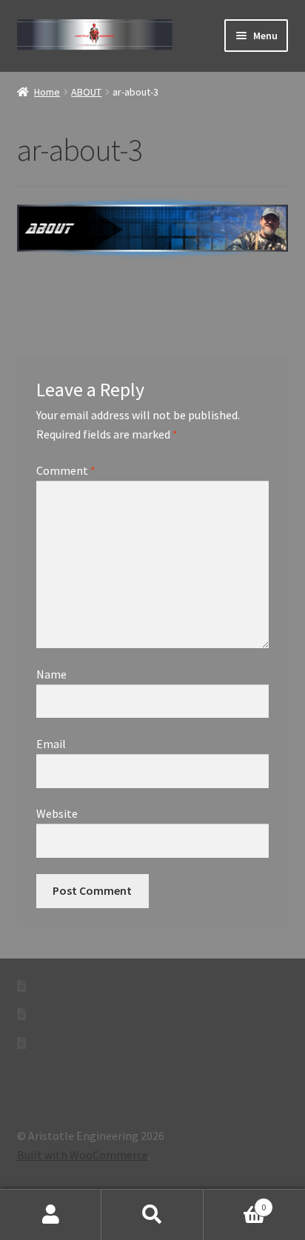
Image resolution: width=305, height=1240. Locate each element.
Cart (235, 1202)
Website (57, 813)
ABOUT (86, 92)
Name (51, 674)
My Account (50, 1215)
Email (51, 743)
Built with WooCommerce (82, 1154)
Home (47, 92)
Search (152, 1215)
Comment (65, 470)
